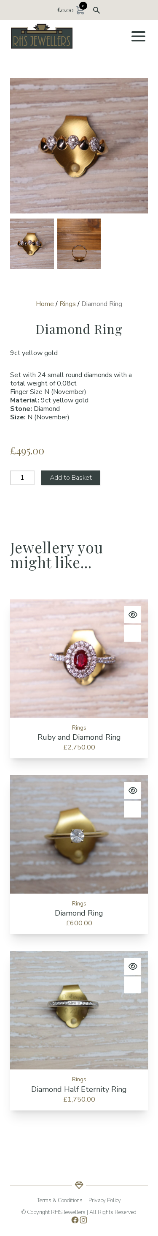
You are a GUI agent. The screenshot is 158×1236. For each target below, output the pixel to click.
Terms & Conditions (60, 1200)
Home (45, 304)
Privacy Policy (104, 1200)
